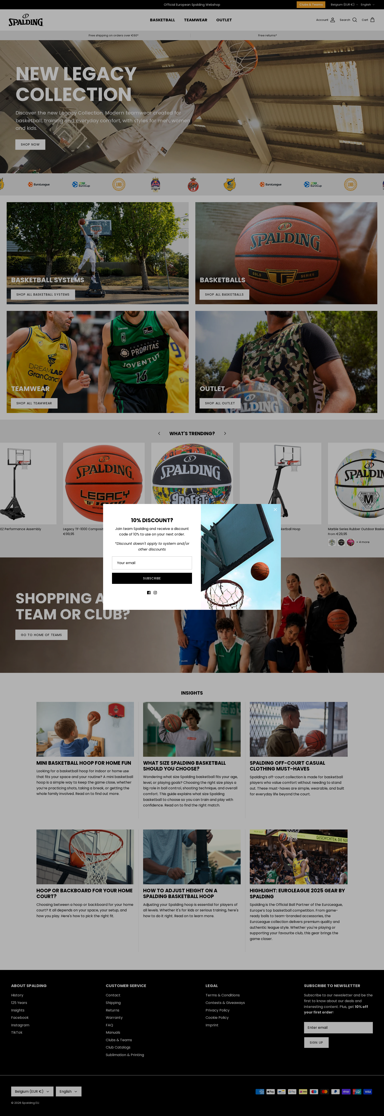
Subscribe (152, 578)
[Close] (275, 509)
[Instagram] (155, 592)
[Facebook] (148, 592)
